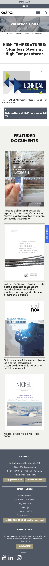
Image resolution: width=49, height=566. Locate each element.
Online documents (34, 34)
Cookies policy (24, 511)
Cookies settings (24, 515)
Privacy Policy (24, 496)
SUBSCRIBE (24, 546)
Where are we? (35, 480)
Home (9, 34)
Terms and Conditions (24, 500)
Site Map (24, 508)
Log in (24, 6)
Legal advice (24, 504)
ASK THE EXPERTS (47, 234)
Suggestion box (13, 480)
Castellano (24, 2)
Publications (19, 34)
